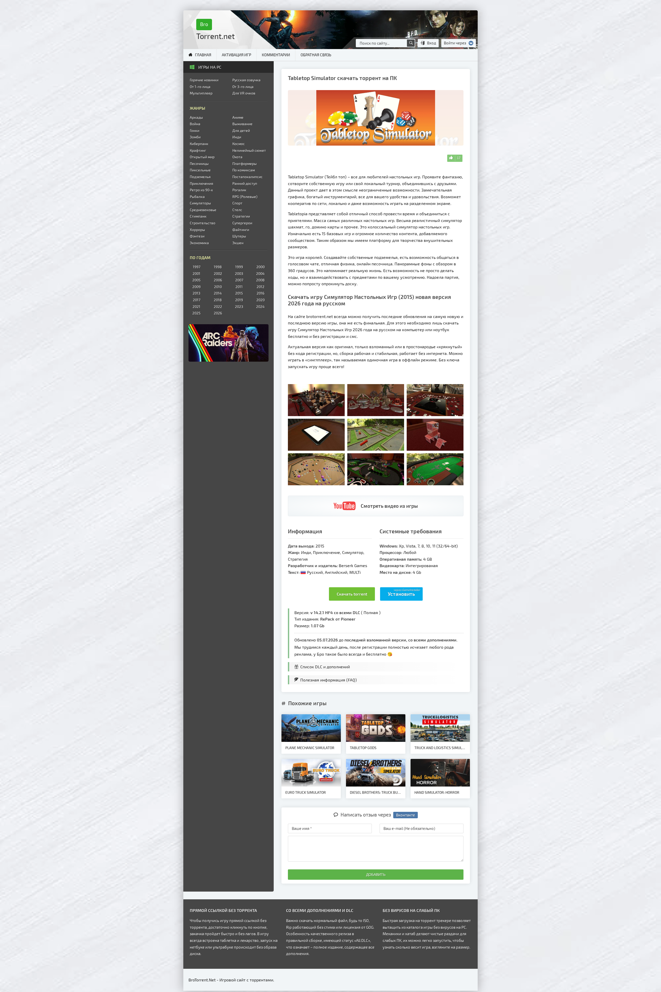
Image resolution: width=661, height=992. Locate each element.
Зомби (195, 137)
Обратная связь (316, 54)
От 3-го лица (243, 86)
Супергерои (242, 223)
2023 (239, 306)
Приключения (201, 183)
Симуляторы (200, 203)
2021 (196, 306)
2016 (260, 293)
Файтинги (240, 229)
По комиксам (243, 170)
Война (195, 124)
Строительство (202, 223)
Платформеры (244, 163)
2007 (239, 280)
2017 (196, 300)
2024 (260, 306)
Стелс (237, 210)
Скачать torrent (352, 593)
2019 (239, 300)
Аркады (196, 117)
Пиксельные (200, 170)
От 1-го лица (200, 86)
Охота (237, 157)
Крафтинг (198, 150)
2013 (196, 293)
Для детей (241, 130)
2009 (196, 286)
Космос (238, 143)
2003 (239, 273)
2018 (218, 300)
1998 (218, 267)
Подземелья (200, 176)
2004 (260, 273)
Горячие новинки (204, 80)
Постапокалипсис (247, 176)
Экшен (237, 243)
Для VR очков (243, 93)
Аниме (237, 117)
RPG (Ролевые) (244, 196)
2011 (239, 286)
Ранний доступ (244, 183)
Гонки (194, 130)
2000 (260, 267)
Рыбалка (197, 196)
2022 (218, 306)
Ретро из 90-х (201, 190)
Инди (236, 137)
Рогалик (239, 190)
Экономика (199, 243)
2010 (218, 286)
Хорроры (197, 229)
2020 (260, 300)
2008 (260, 280)
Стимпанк (198, 216)
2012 (260, 286)
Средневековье (203, 210)
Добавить (375, 874)
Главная (203, 54)
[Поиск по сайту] (411, 43)
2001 (196, 273)
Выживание (242, 124)
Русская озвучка (246, 80)
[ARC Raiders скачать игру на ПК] (228, 343)
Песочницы (199, 163)
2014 (218, 293)
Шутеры (239, 236)
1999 (239, 267)
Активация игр (236, 54)
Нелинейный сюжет (249, 150)
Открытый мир (202, 157)
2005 (196, 280)
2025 (196, 313)
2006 (218, 280)
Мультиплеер (201, 93)
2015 (239, 293)
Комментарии (276, 54)
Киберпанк (199, 143)
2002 (218, 273)
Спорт (237, 203)
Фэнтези (197, 236)
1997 (196, 267)
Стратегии (241, 216)
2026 (218, 313)
